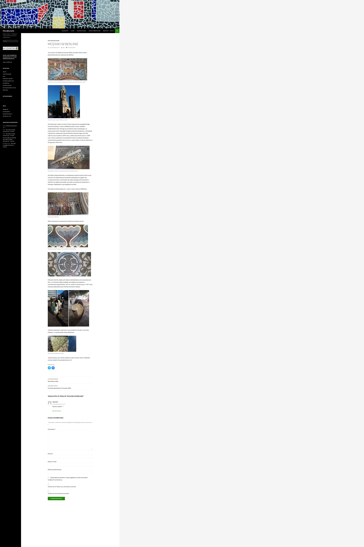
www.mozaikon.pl (7, 62)
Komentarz (52, 429)
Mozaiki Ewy (6, 83)
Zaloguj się (5, 109)
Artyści (4, 71)
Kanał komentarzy (7, 114)
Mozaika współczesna (8, 81)
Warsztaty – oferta (108, 30)
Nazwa (50, 453)
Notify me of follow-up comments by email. (62, 486)
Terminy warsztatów (94, 30)
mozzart (55, 402)
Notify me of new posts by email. (58, 493)
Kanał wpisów (6, 111)
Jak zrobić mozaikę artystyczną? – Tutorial (9, 145)
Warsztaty (5, 90)
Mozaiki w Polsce (7, 85)
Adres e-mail (52, 461)
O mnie (72, 30)
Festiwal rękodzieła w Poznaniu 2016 (59, 387)
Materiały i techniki (8, 78)
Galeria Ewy (65, 30)
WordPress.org (7, 116)
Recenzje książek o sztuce (9, 87)
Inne (4, 76)
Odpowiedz (57, 411)
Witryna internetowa (54, 469)
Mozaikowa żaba (53, 380)
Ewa (63, 47)
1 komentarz (71, 47)
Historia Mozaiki (53, 40)
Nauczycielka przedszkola (9, 137)
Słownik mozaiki (81, 30)
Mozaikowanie (8, 31)
